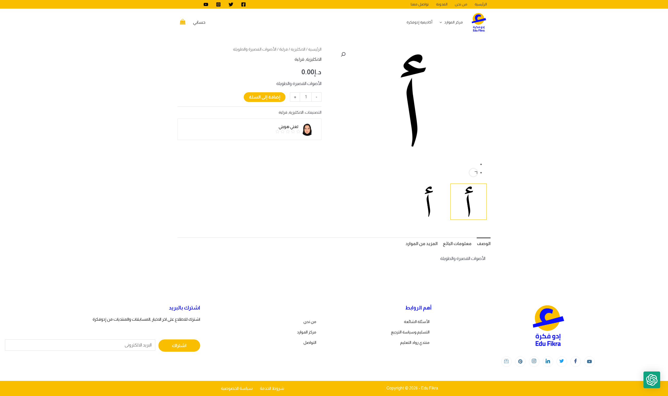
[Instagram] (218, 4)
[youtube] (206, 4)
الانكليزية (298, 49)
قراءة (283, 49)
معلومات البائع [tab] (457, 243)
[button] (343, 54)
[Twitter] (231, 4)
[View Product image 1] (468, 202)
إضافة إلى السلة (264, 97)
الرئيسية (314, 49)
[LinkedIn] (548, 361)
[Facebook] (243, 4)
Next (473, 172)
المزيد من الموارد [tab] (421, 243)
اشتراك (179, 345)
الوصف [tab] (484, 243)
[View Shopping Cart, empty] (182, 22)
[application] (442, 22)
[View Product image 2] (428, 202)
